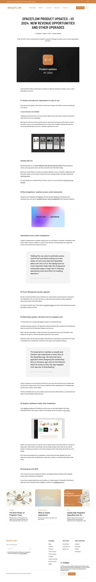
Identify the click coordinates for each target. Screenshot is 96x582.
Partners (51, 549)
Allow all (71, 573)
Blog (50, 544)
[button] (41, 7)
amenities (37, 118)
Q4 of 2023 (67, 410)
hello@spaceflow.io (59, 482)
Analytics (26, 408)
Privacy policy (52, 554)
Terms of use (52, 551)
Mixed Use (66, 549)
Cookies (51, 556)
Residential (66, 544)
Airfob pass (57, 197)
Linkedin (77, 544)
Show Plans (80, 7)
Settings (64, 573)
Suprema (40, 197)
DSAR (50, 564)
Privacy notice (52, 561)
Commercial (66, 546)
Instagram (78, 551)
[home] (14, 8)
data (27, 552)
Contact (51, 546)
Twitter (77, 549)
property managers (49, 305)
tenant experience (25, 176)
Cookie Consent (53, 559)
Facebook (77, 546)
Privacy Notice (23, 553)
